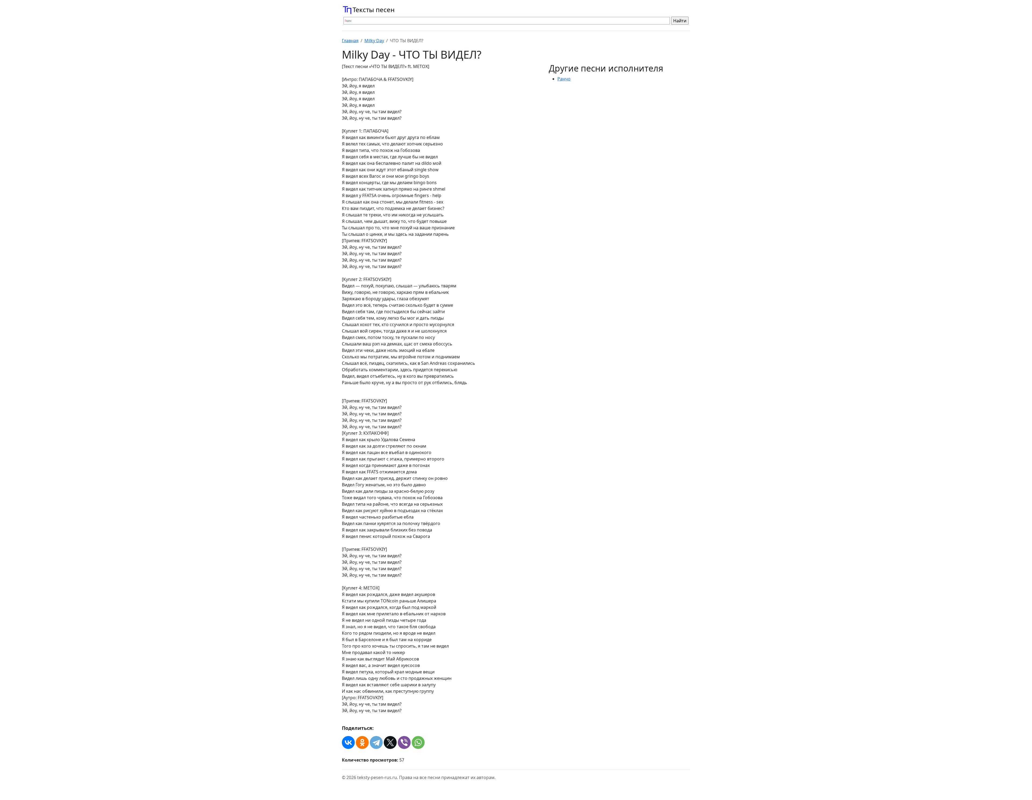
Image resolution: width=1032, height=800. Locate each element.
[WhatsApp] (418, 742)
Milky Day (374, 41)
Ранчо (564, 79)
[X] (390, 742)
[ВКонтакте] (348, 742)
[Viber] (404, 742)
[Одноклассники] (362, 742)
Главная (350, 41)
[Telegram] (376, 742)
